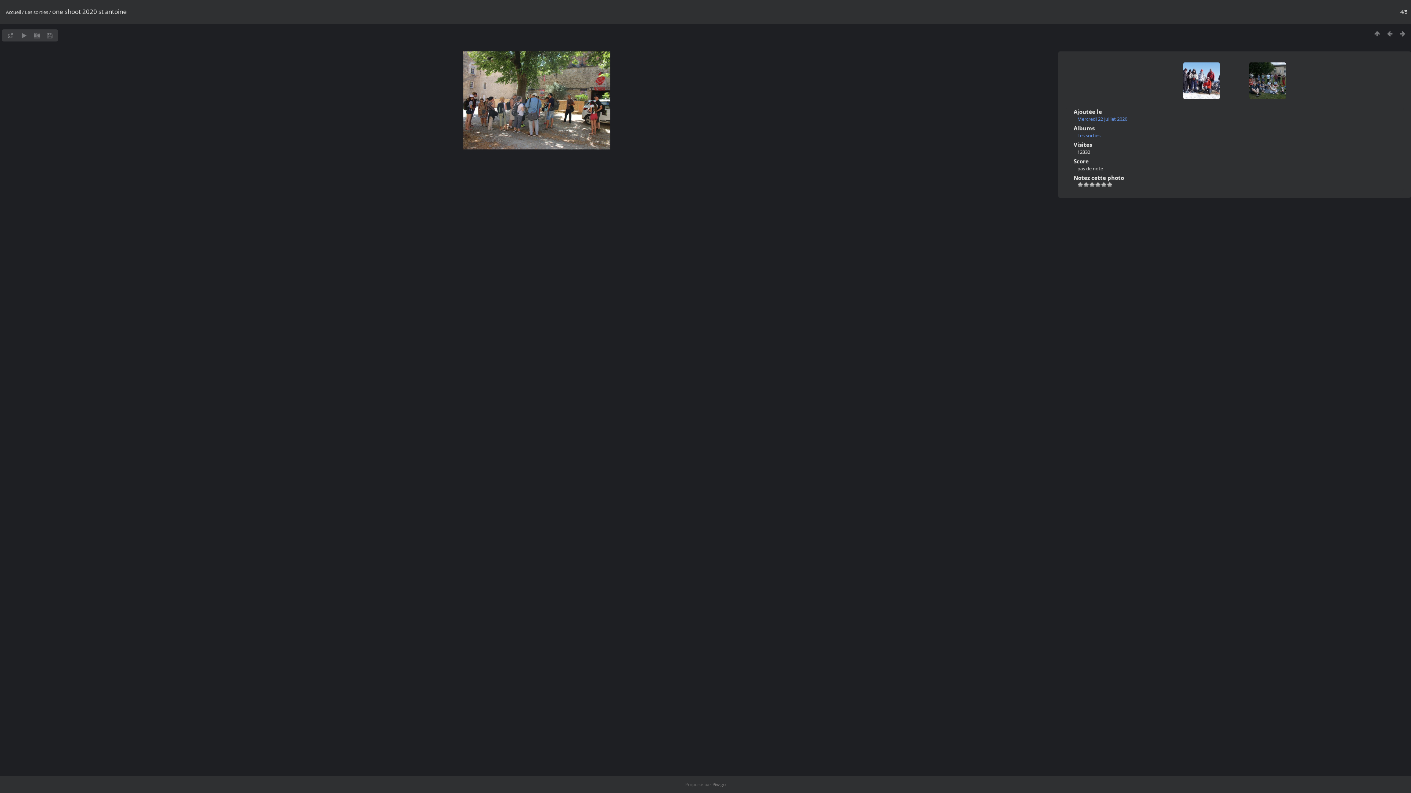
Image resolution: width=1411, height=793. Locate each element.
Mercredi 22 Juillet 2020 (1102, 119)
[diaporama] (24, 35)
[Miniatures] (1377, 33)
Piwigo (719, 784)
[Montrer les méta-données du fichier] (36, 35)
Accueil (13, 12)
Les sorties (36, 12)
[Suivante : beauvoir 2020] (1402, 33)
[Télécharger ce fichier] (49, 35)
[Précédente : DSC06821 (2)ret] (1389, 33)
